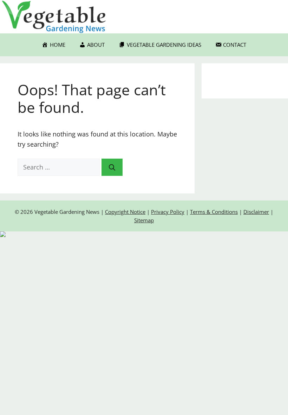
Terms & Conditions (214, 211)
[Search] (112, 167)
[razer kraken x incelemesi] (144, 234)
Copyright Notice (125, 211)
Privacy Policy (167, 211)
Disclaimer (256, 211)
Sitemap (144, 220)
